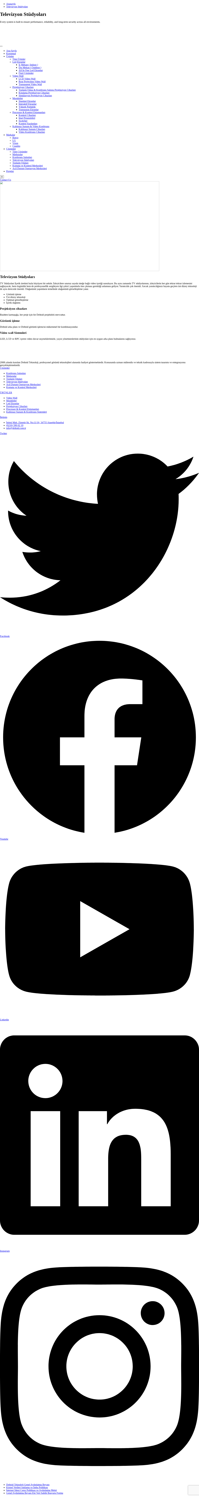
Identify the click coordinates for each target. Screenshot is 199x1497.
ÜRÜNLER (6, 392)
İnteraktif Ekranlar (28, 104)
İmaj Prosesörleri (27, 118)
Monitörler (17, 98)
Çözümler (11, 149)
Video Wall (17, 76)
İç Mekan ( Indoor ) (28, 64)
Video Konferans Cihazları (32, 132)
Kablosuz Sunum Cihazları (32, 129)
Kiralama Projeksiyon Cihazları (34, 92)
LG (14, 140)
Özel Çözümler (26, 73)
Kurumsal (11, 53)
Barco (15, 137)
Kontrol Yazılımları (28, 123)
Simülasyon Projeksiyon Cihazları (35, 95)
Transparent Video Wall (30, 84)
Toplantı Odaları (20, 163)
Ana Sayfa (11, 50)
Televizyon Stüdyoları (23, 160)
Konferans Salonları (22, 157)
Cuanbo (16, 146)
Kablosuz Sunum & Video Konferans (30, 126)
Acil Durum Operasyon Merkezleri (29, 168)
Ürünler (10, 56)
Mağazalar (17, 154)
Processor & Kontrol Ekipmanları (28, 112)
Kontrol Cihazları (27, 115)
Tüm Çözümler (19, 151)
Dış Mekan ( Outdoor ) (30, 67)
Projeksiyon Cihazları (23, 87)
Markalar (10, 134)
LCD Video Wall (27, 78)
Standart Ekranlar (27, 101)
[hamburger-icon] (1, 46)
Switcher (23, 120)
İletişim (3, 417)
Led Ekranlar (18, 62)
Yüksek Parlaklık (27, 106)
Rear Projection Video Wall (32, 81)
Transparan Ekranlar (29, 109)
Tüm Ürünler (18, 59)
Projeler (10, 171)
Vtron (15, 143)
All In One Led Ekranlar (31, 70)
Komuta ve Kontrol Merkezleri (27, 165)
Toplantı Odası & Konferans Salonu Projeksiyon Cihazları (47, 90)
